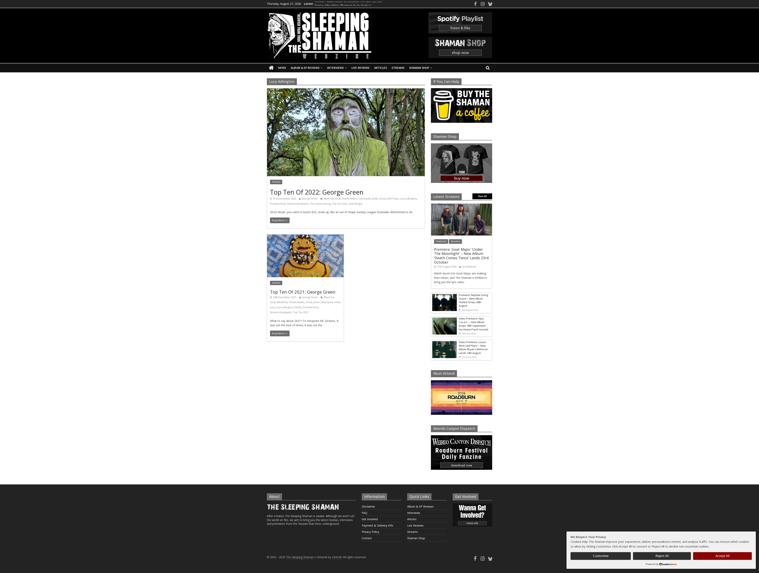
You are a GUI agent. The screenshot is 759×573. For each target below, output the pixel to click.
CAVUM (337, 557)
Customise (601, 556)
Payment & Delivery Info (377, 525)
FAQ (364, 513)
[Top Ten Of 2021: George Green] (305, 237)
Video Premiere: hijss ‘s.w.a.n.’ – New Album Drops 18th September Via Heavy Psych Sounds (473, 324)
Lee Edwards (469, 266)
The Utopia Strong (320, 203)
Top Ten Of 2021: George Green (302, 292)
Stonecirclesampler (298, 203)
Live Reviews (360, 68)
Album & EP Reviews (305, 68)
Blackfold (282, 302)
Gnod (382, 198)
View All (482, 196)
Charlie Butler (349, 198)
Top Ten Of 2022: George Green (316, 192)
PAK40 (297, 307)
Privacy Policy (370, 532)
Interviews (335, 68)
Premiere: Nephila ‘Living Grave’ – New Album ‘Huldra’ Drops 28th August (473, 300)
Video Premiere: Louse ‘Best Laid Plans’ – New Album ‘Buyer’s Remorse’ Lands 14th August (473, 347)
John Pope (392, 198)
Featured (441, 241)
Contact (367, 538)
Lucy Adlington (408, 198)
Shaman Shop (419, 68)
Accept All (723, 556)
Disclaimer (368, 506)
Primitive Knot (277, 203)
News (282, 68)
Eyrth (375, 198)
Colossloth (364, 198)
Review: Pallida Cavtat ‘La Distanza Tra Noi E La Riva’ (348, 4)
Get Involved (370, 519)
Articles (380, 68)
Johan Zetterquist (323, 302)
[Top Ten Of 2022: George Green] (346, 91)
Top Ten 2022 (339, 203)
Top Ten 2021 (301, 312)
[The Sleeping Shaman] (271, 68)
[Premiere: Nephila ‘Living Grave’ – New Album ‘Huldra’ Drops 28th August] (444, 295)
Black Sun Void (332, 198)
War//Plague (356, 203)
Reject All (662, 556)
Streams (398, 68)
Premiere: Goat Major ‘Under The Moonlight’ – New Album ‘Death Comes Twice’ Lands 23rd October (461, 256)
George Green (310, 198)
